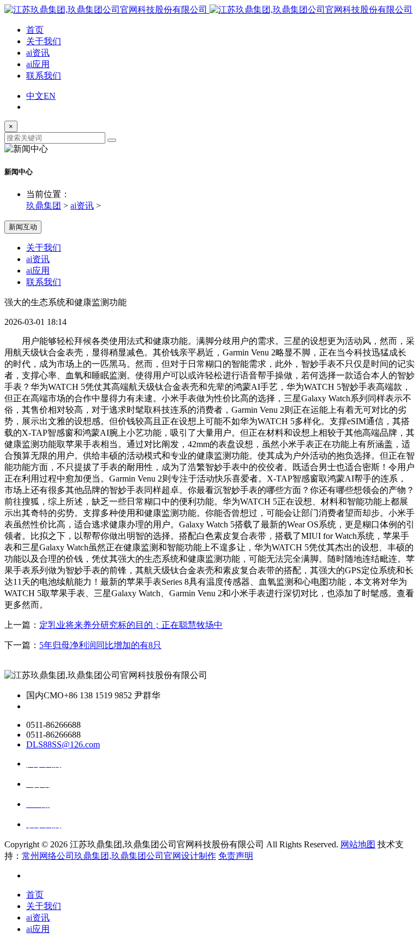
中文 (35, 95)
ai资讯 (38, 52)
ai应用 (38, 64)
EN (50, 95)
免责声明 (235, 855)
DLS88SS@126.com (63, 744)
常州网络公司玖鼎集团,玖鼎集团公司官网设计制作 (119, 855)
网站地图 (357, 844)
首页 (35, 29)
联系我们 (43, 75)
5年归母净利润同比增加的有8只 (100, 645)
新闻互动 (23, 227)
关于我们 (43, 41)
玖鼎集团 (43, 205)
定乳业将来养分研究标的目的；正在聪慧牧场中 (131, 625)
